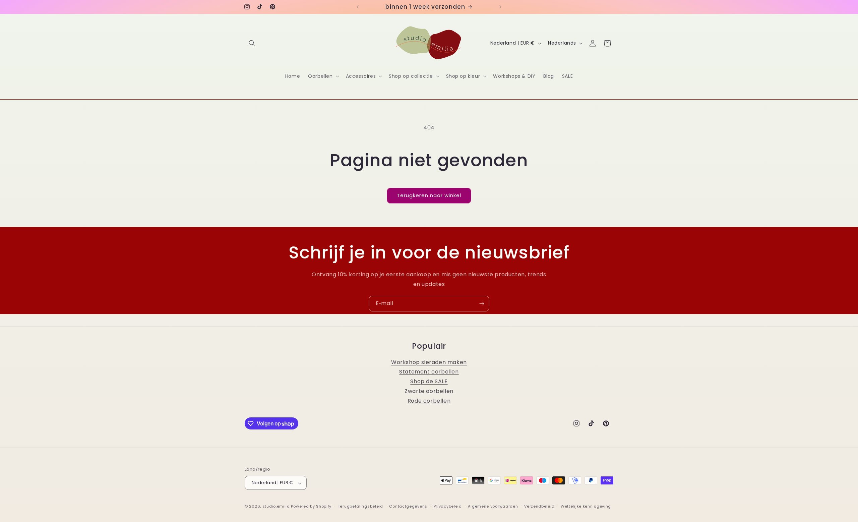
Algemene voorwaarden (493, 506)
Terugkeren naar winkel (429, 195)
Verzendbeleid (539, 506)
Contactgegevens (408, 506)
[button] (252, 43)
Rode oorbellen (429, 401)
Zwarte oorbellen (429, 391)
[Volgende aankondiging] (500, 6)
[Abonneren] (481, 303)
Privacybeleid (448, 506)
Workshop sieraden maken (429, 362)
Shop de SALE (428, 382)
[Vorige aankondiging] (357, 6)
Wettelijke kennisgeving (586, 506)
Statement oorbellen (428, 372)
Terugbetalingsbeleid (360, 506)
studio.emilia (276, 506)
